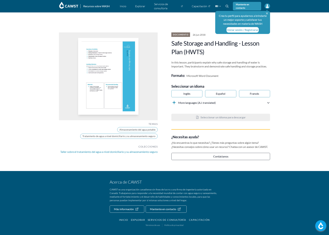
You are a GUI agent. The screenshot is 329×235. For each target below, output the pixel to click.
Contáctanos (220, 156)
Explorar (138, 219)
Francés (254, 93)
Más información (124, 209)
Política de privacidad (174, 225)
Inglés (186, 93)
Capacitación (199, 219)
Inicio (123, 219)
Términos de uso (152, 225)
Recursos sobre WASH (96, 6)
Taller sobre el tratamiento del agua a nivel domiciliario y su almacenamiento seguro (109, 151)
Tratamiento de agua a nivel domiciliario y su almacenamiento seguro (118, 136)
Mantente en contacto (242, 6)
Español (220, 93)
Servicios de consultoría (167, 219)
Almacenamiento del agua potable (137, 129)
